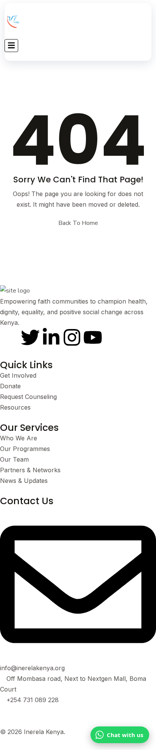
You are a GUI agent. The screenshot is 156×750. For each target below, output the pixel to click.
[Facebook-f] (9, 337)
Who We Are (18, 438)
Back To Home (78, 223)
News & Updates (24, 480)
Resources (15, 407)
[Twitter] (30, 337)
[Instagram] (71, 337)
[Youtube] (92, 337)
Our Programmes (25, 449)
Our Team (14, 459)
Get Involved (18, 375)
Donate (10, 386)
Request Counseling (28, 396)
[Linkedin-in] (51, 337)
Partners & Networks (30, 470)
